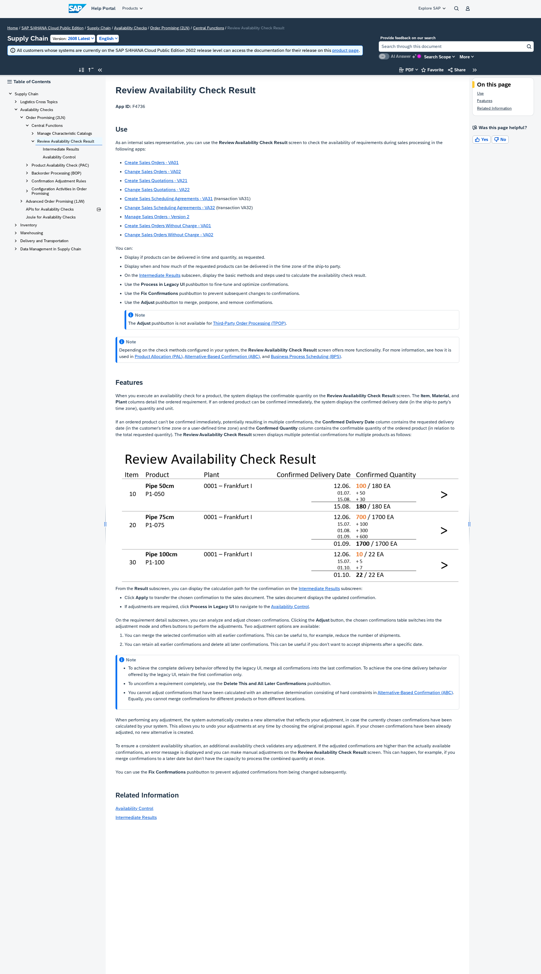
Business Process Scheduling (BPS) (306, 356)
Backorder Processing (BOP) (56, 173)
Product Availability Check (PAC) (60, 165)
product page (345, 50)
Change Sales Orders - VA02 (153, 171)
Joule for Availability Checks (51, 217)
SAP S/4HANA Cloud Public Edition (52, 28)
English (106, 38)
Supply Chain (99, 28)
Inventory (28, 225)
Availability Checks (130, 28)
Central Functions (208, 28)
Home (12, 28)
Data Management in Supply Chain (50, 249)
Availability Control (59, 157)
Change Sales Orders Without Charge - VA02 (169, 234)
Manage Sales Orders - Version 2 (157, 216)
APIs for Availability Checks (50, 209)
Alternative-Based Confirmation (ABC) (222, 356)
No (500, 139)
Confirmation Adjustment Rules (59, 181)
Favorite (432, 69)
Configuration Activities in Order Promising (59, 191)
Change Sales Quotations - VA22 (157, 189)
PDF (406, 69)
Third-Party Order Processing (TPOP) (249, 323)
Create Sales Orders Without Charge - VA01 (168, 225)
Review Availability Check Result (65, 141)
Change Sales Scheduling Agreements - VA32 (170, 207)
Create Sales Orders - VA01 (152, 162)
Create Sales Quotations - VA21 (156, 180)
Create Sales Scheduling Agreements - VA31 (169, 198)
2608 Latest (71, 38)
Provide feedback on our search (408, 38)
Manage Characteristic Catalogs (64, 133)
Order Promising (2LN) (170, 28)
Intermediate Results (61, 149)
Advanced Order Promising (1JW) (55, 201)
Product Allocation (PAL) (159, 356)
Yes (481, 139)
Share (456, 69)
